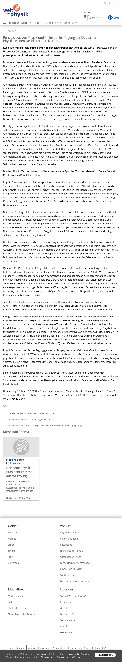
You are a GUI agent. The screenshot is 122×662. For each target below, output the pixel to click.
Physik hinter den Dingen (21, 614)
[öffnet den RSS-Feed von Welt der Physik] (110, 3)
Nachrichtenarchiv (18, 608)
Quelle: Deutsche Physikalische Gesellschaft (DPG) (32, 413)
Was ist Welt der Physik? (73, 595)
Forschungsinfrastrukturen (74, 581)
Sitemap (21, 648)
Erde (58, 23)
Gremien (64, 608)
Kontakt (32, 648)
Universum (70, 23)
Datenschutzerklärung (68, 657)
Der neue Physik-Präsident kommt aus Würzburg (19, 472)
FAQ (104, 648)
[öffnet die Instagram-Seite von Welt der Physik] (105, 3)
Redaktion (65, 602)
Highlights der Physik (71, 550)
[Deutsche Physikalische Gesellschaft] (112, 18)
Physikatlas (66, 544)
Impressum (44, 648)
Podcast (12, 602)
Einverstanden (105, 654)
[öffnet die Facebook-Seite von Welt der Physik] (101, 3)
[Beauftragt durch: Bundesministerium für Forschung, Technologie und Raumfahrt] (93, 18)
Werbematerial (68, 620)
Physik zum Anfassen (71, 568)
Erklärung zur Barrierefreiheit (84, 648)
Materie (26, 23)
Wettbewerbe (67, 574)
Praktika (64, 626)
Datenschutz (59, 648)
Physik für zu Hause (70, 532)
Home (11, 648)
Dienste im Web (68, 614)
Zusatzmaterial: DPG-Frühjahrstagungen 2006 (30, 419)
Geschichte (66, 632)
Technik (48, 23)
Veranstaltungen (69, 538)
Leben (37, 23)
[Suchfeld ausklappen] (118, 3)
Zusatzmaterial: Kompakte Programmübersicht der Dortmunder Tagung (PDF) (45, 425)
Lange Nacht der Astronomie (75, 562)
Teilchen (14, 23)
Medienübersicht (17, 595)
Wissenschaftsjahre (70, 556)
